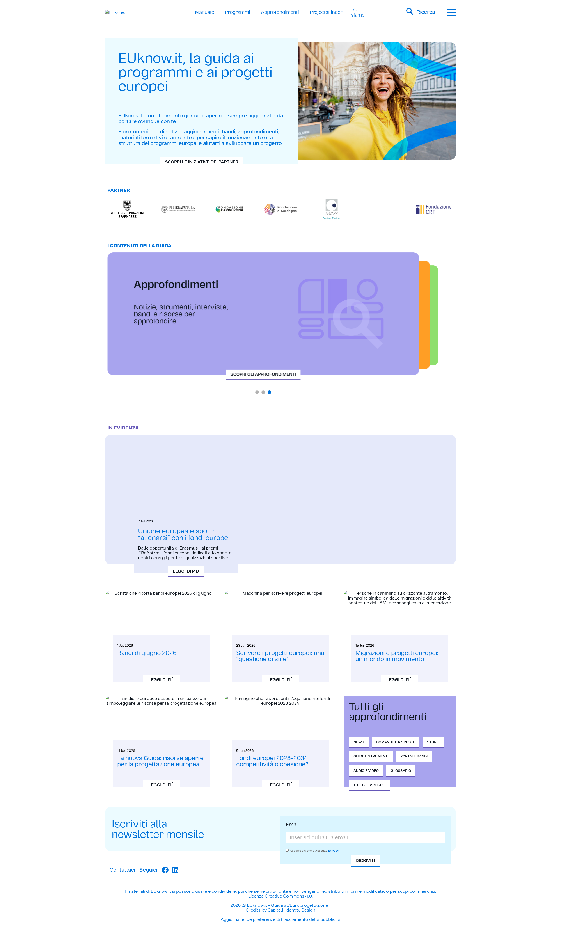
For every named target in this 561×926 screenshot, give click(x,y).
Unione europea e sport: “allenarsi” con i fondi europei (184, 534)
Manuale (204, 12)
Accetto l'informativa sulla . (314, 850)
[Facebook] (165, 869)
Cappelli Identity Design (291, 910)
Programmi (237, 12)
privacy (333, 850)
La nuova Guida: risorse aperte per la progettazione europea (160, 761)
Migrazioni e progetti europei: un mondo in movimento (397, 656)
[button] (420, 12)
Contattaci (122, 869)
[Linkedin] (175, 869)
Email (292, 825)
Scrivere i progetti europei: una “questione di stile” (280, 656)
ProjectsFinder (326, 12)
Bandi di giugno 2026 (147, 653)
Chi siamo (358, 12)
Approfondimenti (280, 12)
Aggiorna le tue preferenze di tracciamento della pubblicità (280, 919)
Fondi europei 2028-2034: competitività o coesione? (273, 761)
